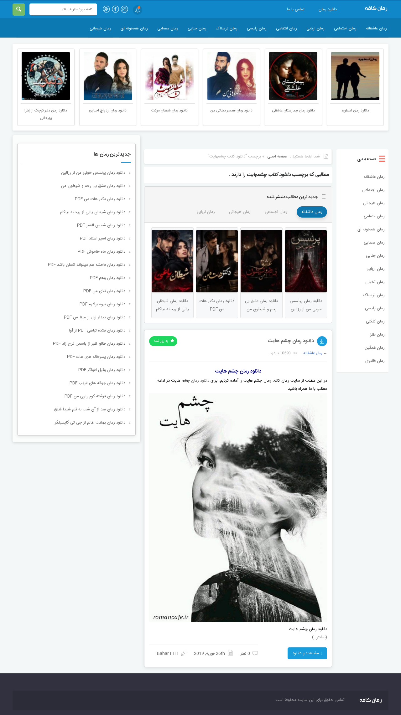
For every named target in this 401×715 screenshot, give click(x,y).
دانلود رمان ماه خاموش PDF (101, 251)
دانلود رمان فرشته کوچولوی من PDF (95, 396)
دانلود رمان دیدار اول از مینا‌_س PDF (94, 317)
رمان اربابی (315, 28)
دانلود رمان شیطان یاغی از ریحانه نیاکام (92, 212)
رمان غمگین (375, 347)
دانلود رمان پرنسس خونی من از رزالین (93, 172)
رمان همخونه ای (134, 28)
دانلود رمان (328, 9)
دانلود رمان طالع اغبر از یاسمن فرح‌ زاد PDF (89, 343)
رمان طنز (377, 334)
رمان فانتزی (375, 360)
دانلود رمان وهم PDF (107, 278)
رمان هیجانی (100, 28)
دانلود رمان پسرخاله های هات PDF (96, 356)
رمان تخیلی (375, 282)
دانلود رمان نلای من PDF (104, 291)
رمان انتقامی (286, 28)
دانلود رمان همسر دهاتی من (293, 110)
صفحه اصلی (277, 156)
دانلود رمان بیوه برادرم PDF (102, 304)
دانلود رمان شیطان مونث (231, 110)
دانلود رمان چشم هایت (291, 341)
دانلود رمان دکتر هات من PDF (100, 199)
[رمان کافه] (369, 9)
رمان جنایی (197, 28)
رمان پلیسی (257, 28)
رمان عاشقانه (376, 28)
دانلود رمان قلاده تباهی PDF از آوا (97, 330)
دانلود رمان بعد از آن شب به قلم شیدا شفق (89, 409)
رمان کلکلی (375, 321)
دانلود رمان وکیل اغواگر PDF (101, 370)
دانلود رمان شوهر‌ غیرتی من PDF (45, 110)
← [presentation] (22, 75)
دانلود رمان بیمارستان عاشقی (354, 110)
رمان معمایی (167, 28)
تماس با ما (296, 9)
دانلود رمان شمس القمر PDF (101, 225)
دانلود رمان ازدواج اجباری (169, 110)
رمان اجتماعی (345, 28)
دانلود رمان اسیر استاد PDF (102, 238)
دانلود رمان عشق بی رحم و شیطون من (93, 186)
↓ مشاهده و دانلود (307, 653)
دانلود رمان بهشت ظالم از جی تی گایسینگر (90, 422)
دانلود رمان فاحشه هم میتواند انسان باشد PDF (86, 264)
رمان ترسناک (226, 28)
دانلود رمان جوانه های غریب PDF (97, 383)
